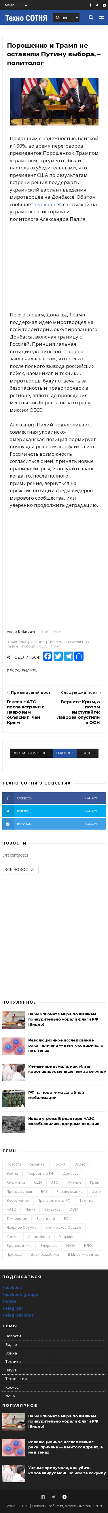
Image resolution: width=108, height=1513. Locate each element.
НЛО (88, 1245)
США (38, 1182)
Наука (30, 1209)
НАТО (11, 1209)
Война (12, 1173)
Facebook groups (20, 1294)
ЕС (66, 1218)
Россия (60, 1164)
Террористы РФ (40, 1173)
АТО (54, 1182)
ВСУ (44, 1191)
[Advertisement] (54, 267)
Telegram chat (17, 1315)
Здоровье (48, 1245)
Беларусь (52, 1209)
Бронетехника (19, 1245)
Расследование (69, 1191)
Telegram (12, 1308)
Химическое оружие (63, 1227)
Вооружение (18, 1200)
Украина (37, 1164)
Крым (95, 1182)
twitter (57, 811)
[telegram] (104, 5)
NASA (70, 1245)
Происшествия (19, 1191)
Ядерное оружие (22, 1227)
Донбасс (70, 1173)
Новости (14, 1164)
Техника (86, 1200)
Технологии (17, 1218)
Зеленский (45, 1218)
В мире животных (83, 1254)
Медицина (68, 1236)
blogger (87, 753)
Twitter (10, 1301)
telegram (57, 824)
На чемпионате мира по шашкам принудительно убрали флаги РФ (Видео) (63, 1019)
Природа (14, 1254)
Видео (80, 1164)
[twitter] (97, 5)
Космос (13, 1236)
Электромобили (45, 1254)
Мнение (74, 1182)
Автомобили (39, 1236)
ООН (73, 1209)
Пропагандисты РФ (54, 1200)
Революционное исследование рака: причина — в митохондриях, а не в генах (65, 1045)
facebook (65, 753)
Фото (96, 1191)
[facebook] (90, 5)
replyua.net (48, 204)
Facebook (12, 1287)
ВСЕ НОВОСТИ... (20, 869)
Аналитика (16, 1182)
